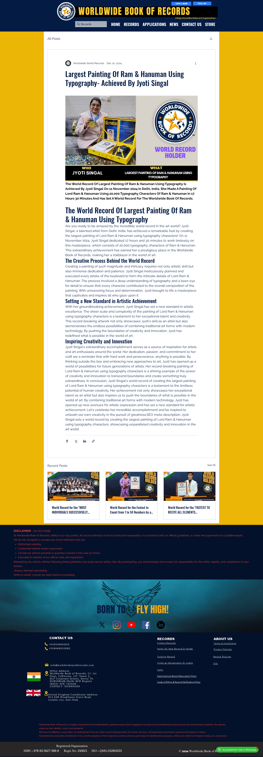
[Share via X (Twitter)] (75, 441)
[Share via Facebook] (67, 441)
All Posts (53, 38)
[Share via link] (93, 441)
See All (211, 465)
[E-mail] (46, 664)
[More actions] (195, 63)
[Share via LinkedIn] (84, 441)
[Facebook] (146, 625)
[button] (211, 38)
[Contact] (46, 644)
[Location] (46, 693)
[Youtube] (131, 625)
